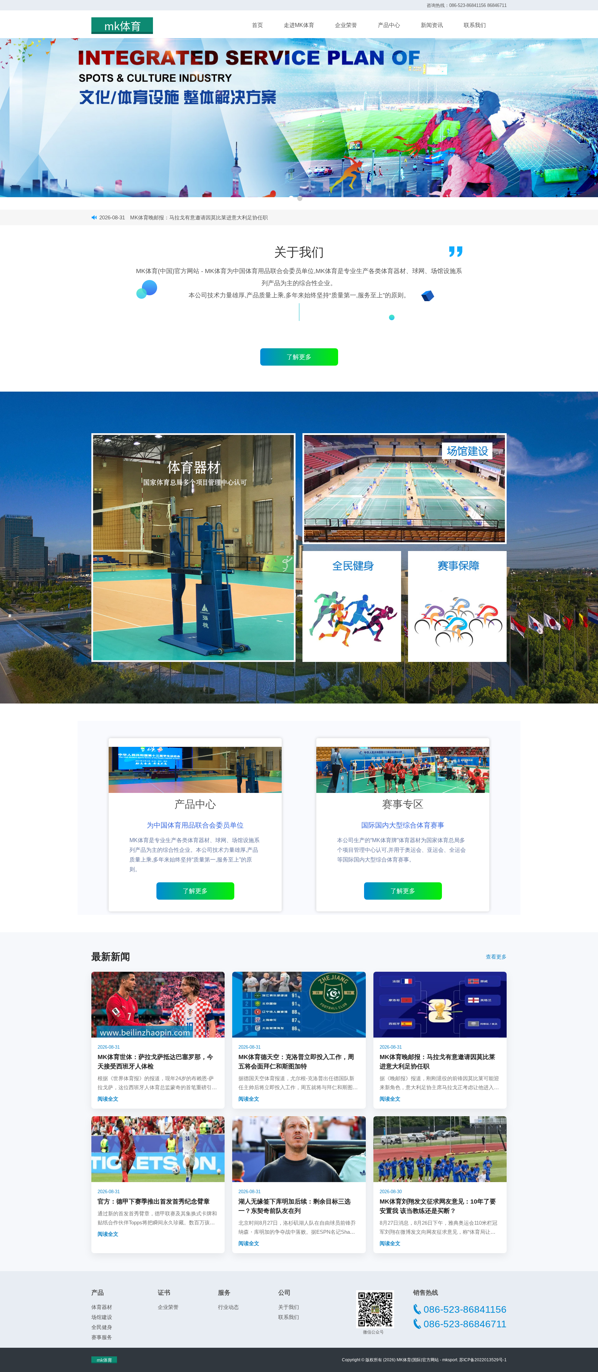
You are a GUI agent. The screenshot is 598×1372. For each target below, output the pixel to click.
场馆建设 (101, 1317)
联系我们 (475, 25)
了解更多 (195, 891)
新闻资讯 (432, 25)
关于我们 (288, 1307)
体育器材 (101, 1307)
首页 (257, 25)
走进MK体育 (299, 25)
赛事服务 (101, 1337)
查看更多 (496, 957)
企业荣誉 (346, 25)
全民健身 (101, 1327)
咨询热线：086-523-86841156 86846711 (467, 5)
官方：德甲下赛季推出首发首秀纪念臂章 (161, 217)
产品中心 (389, 25)
